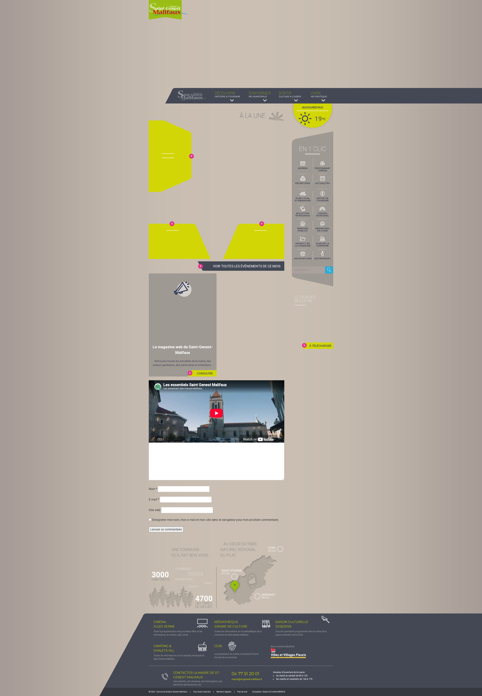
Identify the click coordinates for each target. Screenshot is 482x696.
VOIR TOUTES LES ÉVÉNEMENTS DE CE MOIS (247, 266)
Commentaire (158, 440)
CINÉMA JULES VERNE (164, 624)
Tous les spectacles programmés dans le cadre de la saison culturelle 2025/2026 (300, 633)
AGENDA (302, 168)
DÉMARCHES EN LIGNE (322, 229)
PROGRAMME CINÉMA (322, 169)
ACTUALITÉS (322, 183)
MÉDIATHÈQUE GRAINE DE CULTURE (230, 624)
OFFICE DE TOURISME (322, 199)
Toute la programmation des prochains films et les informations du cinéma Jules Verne (177, 633)
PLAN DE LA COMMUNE (322, 244)
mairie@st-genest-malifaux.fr (247, 679)
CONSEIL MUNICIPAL (322, 214)
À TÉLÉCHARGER (320, 346)
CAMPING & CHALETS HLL (163, 648)
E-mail (154, 499)
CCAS (218, 646)
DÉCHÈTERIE (302, 183)
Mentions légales (224, 692)
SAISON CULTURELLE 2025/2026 (291, 624)
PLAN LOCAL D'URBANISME (303, 199)
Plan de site (242, 692)
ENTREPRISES (322, 258)
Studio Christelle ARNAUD (274, 692)
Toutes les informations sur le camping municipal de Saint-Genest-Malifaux (178, 657)
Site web (154, 510)
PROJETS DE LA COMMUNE (303, 244)
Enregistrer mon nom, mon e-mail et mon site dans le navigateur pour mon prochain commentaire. (215, 520)
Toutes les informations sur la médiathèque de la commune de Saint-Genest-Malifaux (238, 633)
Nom (153, 489)
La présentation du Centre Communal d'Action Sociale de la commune (236, 656)
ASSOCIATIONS (303, 258)
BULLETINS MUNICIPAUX (302, 214)
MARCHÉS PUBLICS (302, 229)
